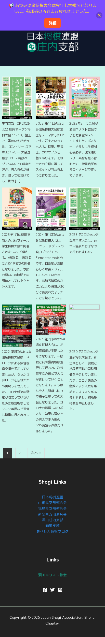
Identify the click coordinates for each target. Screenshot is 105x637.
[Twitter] (52, 589)
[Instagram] (60, 589)
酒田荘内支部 (52, 519)
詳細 (52, 23)
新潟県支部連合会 (52, 514)
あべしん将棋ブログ (52, 531)
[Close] (99, 15)
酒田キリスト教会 (52, 574)
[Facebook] (45, 589)
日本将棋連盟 (52, 497)
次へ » (36, 453)
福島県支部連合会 (52, 508)
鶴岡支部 (52, 525)
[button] (52, 58)
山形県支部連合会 (52, 502)
